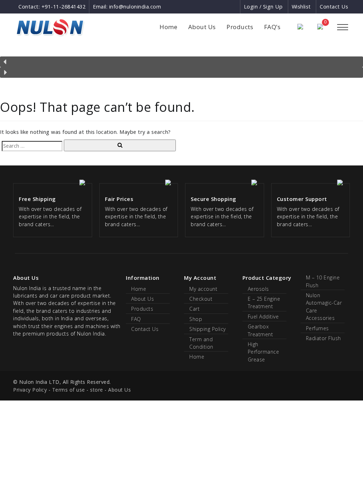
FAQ (136, 319)
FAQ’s (272, 27)
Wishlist (301, 6)
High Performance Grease (263, 352)
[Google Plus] (221, 6)
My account (203, 288)
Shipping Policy (207, 329)
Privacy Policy (30, 389)
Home (168, 27)
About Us (202, 27)
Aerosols (258, 288)
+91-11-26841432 (63, 6)
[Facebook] (208, 6)
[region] (181, 63)
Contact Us (334, 6)
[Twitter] (234, 6)
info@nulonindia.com (135, 6)
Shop (195, 319)
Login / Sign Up (263, 6)
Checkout (200, 298)
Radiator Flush (323, 338)
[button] (181, 61)
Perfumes (317, 328)
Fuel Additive (263, 316)
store (96, 389)
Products (240, 27)
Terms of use (68, 389)
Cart (194, 308)
